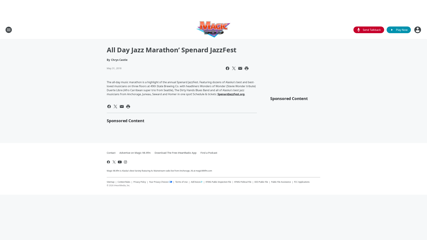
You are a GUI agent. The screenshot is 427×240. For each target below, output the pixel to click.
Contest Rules (124, 181)
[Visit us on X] (114, 162)
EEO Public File (261, 181)
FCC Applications (302, 181)
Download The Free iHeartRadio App (175, 152)
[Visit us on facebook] (108, 162)
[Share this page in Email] (240, 68)
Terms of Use (181, 181)
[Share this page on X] (234, 68)
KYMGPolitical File (242, 181)
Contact (111, 152)
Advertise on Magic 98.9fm (135, 152)
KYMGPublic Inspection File (218, 181)
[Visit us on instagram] (125, 162)
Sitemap (110, 181)
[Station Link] (213, 29)
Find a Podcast (208, 152)
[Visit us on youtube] (120, 162)
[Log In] (418, 29)
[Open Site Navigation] (8, 29)
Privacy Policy (139, 181)
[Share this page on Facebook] (227, 68)
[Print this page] (246, 68)
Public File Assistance (281, 181)
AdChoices (196, 181)
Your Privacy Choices (158, 181)
